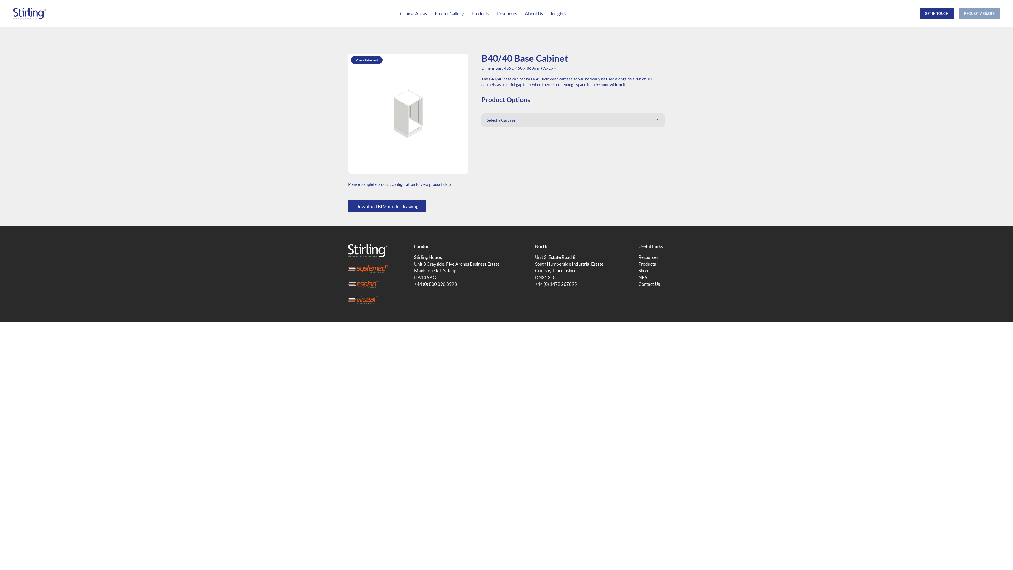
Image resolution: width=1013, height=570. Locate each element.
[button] (573, 120)
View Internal (367, 60)
